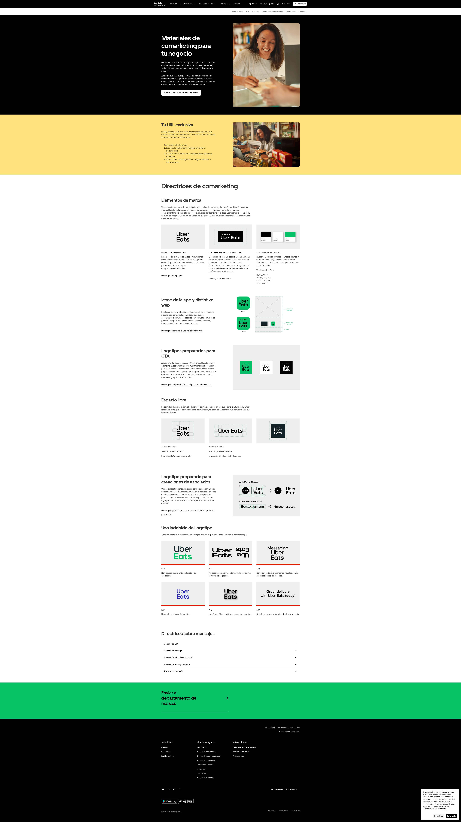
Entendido (451, 816)
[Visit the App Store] (186, 801)
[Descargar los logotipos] (183, 236)
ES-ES (254, 4)
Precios (237, 4)
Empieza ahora (300, 4)
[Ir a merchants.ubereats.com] (159, 3)
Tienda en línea (237, 11)
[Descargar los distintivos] (230, 236)
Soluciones (188, 4)
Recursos (223, 4)
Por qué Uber (175, 4)
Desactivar (438, 816)
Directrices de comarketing (272, 11)
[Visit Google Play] (169, 801)
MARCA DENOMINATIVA (173, 252)
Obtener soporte (267, 4)
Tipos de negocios (206, 4)
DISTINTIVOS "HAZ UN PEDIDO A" (225, 252)
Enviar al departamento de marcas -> (181, 92)
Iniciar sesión (285, 4)
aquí (444, 809)
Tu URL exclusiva (252, 11)
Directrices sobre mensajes (296, 11)
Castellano (278, 789)
